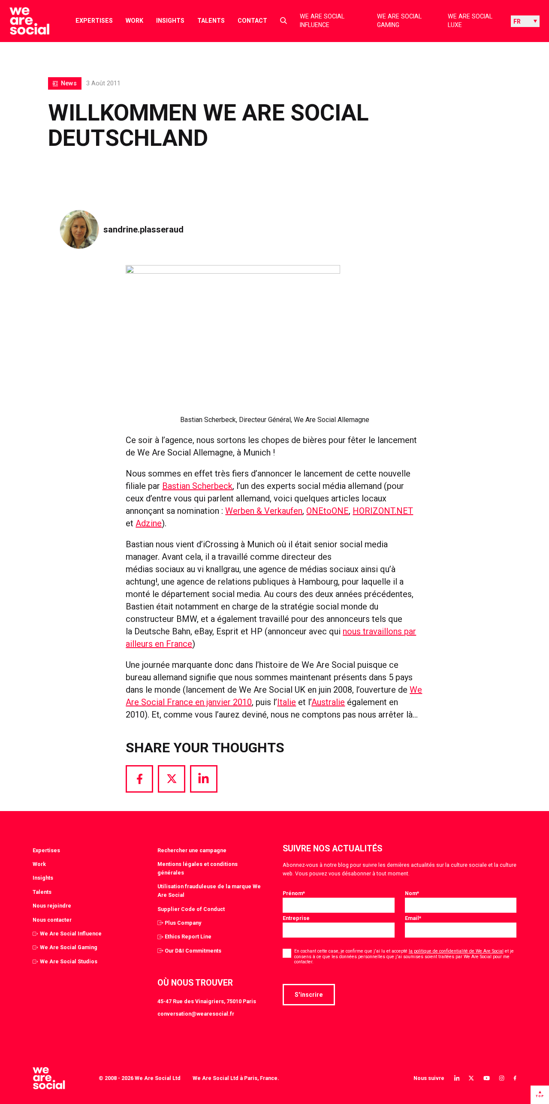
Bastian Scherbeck (197, 486)
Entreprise (296, 918)
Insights (170, 20)
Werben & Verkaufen (263, 511)
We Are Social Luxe (470, 21)
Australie (328, 702)
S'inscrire (309, 994)
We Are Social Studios (68, 961)
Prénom (294, 893)
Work (134, 20)
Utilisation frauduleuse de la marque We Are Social (209, 890)
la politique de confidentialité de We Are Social (456, 951)
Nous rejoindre (52, 905)
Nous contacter (52, 920)
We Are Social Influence (322, 21)
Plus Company (183, 923)
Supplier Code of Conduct (191, 909)
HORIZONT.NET (383, 511)
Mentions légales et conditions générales (197, 868)
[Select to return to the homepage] (22, 21)
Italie (286, 702)
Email (413, 918)
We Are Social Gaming (399, 21)
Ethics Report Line (188, 936)
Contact (252, 20)
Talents (211, 20)
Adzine (149, 523)
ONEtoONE (327, 511)
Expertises (94, 20)
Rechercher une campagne (191, 850)
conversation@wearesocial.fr (195, 1013)
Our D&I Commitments (193, 950)
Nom (412, 893)
